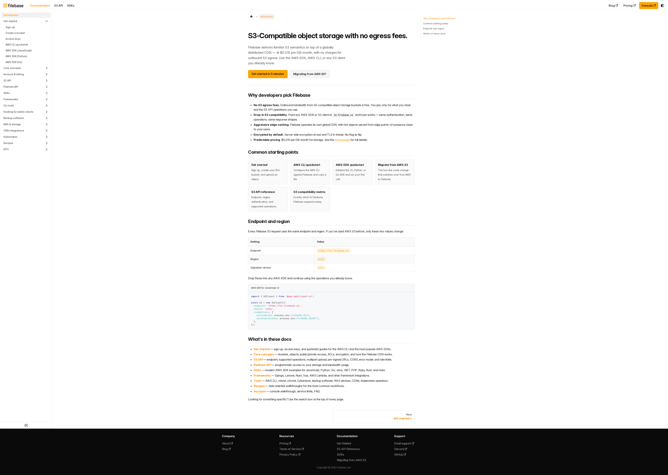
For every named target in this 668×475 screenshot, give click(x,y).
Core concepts (264, 354)
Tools (257, 380)
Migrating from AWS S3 (351, 460)
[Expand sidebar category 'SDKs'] (46, 93)
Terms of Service (290, 449)
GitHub (398, 454)
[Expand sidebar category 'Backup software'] (46, 118)
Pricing (627, 5)
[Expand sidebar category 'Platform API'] (46, 87)
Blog (612, 5)
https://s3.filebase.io (333, 250)
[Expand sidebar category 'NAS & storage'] (46, 124)
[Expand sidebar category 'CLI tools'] (46, 105)
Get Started (344, 443)
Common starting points (435, 23)
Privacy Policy (288, 454)
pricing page (342, 140)
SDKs (70, 5)
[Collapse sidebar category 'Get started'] (46, 21)
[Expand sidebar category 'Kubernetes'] (46, 137)
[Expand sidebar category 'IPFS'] (46, 149)
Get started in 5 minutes (268, 74)
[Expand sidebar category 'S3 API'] (46, 80)
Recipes (259, 386)
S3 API (58, 5)
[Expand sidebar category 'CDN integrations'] (46, 130)
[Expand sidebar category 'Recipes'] (46, 143)
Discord (399, 449)
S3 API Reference (348, 449)
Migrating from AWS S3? (309, 74)
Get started (262, 349)
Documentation (40, 5)
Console (647, 5)
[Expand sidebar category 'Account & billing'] (46, 74)
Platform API (262, 365)
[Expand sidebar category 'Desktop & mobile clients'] (46, 112)
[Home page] (251, 16)
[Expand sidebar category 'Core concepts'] (46, 68)
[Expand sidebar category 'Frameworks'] (46, 99)
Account (259, 391)
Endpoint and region (433, 28)
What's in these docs (434, 33)
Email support (402, 443)
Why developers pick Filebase (439, 18)
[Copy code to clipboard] (410, 296)
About (226, 443)
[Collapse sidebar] (26, 425)
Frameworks (262, 375)
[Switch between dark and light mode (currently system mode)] (662, 5)
